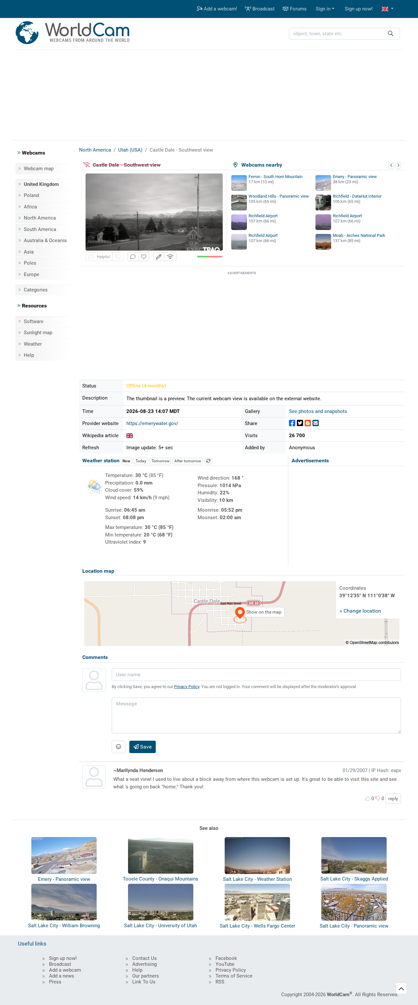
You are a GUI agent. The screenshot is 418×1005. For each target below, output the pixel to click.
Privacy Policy (186, 686)
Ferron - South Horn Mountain (275, 176)
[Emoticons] (118, 747)
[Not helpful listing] (117, 256)
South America (40, 229)
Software (33, 321)
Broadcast (263, 9)
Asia (29, 252)
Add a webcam (65, 970)
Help (29, 355)
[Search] (390, 34)
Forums (298, 9)
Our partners (145, 976)
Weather (33, 344)
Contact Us (144, 958)
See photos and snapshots (318, 411)
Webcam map (39, 169)
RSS (220, 982)
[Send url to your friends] (316, 423)
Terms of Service (234, 976)
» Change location (360, 611)
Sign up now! (359, 9)
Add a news (61, 976)
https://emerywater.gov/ (152, 423)
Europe (31, 274)
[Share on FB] (292, 423)
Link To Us (143, 982)
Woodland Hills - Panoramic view (279, 196)
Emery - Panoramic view (355, 176)
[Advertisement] (209, 94)
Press (55, 982)
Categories (36, 290)
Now (126, 461)
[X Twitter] (300, 423)
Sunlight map (38, 333)
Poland (31, 195)
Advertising (144, 964)
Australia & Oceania (45, 240)
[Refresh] (208, 461)
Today (141, 461)
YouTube (225, 964)
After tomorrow (187, 461)
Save (145, 747)
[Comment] (132, 256)
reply (393, 798)
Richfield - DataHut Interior (357, 196)
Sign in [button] (323, 9)
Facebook (226, 958)
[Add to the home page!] (143, 256)
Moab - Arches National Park (359, 235)
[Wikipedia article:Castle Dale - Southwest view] (129, 435)
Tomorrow (160, 461)
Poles (30, 263)
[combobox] (344, 34)
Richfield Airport (263, 215)
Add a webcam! (219, 9)
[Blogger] (308, 423)
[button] (387, 9)
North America (40, 218)
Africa (30, 207)
